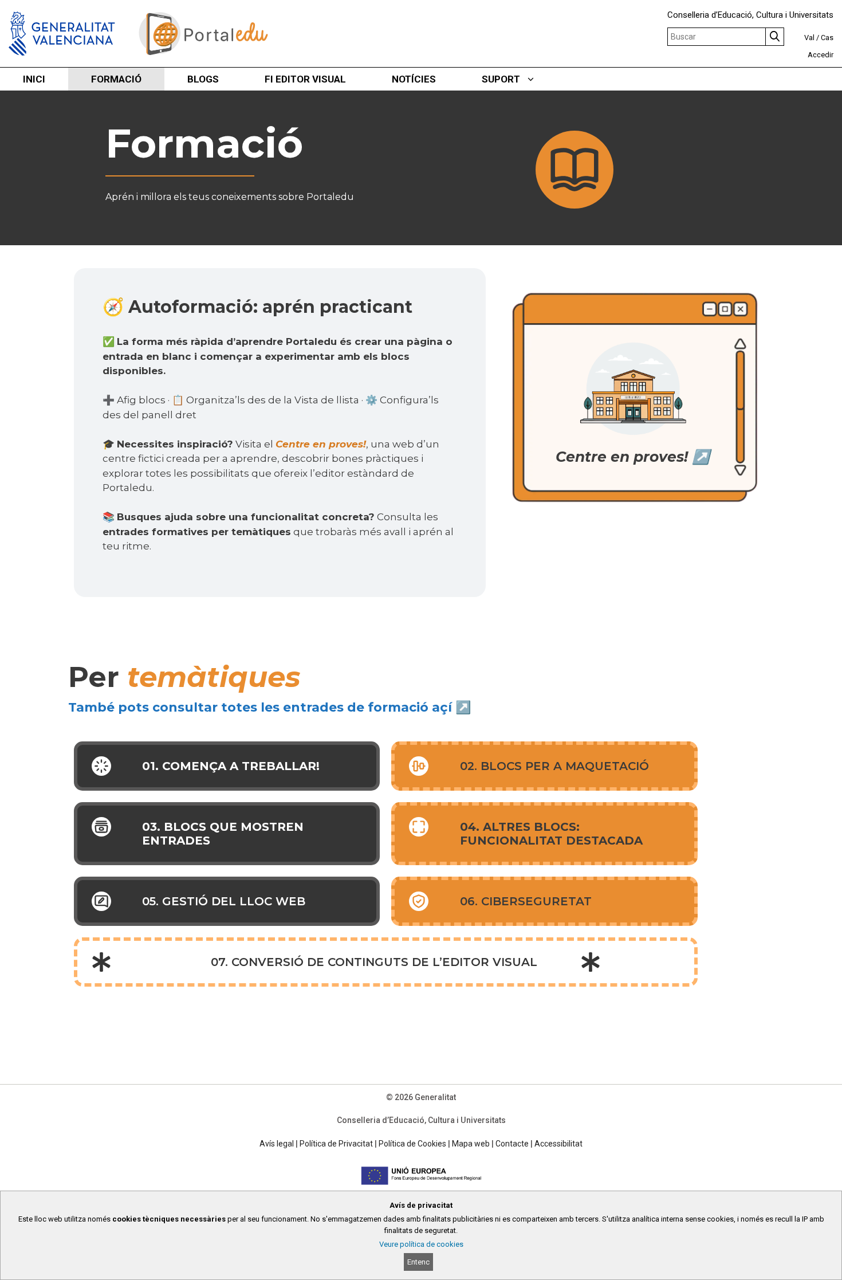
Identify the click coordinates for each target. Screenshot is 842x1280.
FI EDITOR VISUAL (305, 79)
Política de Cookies (412, 1143)
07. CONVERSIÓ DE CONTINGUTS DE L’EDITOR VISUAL (374, 962)
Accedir (820, 54)
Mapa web (471, 1143)
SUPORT (501, 79)
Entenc (418, 1262)
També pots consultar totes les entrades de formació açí (260, 707)
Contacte (512, 1143)
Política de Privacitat (336, 1143)
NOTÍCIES (414, 79)
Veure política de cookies (421, 1244)
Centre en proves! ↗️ (633, 456)
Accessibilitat (558, 1143)
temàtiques (214, 676)
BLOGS (203, 79)
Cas (827, 37)
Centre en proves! (321, 444)
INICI (34, 79)
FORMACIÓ (116, 79)
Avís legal (276, 1143)
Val (809, 37)
